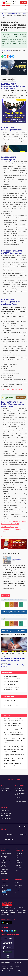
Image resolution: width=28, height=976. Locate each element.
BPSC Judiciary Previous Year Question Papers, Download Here (13, 750)
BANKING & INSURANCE (19, 854)
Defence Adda (23, 834)
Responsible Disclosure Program (10, 966)
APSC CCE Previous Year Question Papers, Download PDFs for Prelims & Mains (13, 734)
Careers (6, 891)
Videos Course (19, 887)
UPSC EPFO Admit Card (20, 794)
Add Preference (21, 397)
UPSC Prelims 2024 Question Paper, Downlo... (13, 653)
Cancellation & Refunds (8, 968)
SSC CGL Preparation (4, 866)
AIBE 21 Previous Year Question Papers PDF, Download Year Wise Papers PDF (14, 745)
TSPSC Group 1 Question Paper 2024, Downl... (13, 615)
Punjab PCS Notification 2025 (11, 687)
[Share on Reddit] (8, 56)
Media (3, 887)
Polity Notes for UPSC (9, 700)
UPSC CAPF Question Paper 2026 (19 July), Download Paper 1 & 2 (13, 728)
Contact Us (5, 885)
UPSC (17, 870)
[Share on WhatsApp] (2, 56)
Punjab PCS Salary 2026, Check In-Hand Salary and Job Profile (14, 759)
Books (16, 893)
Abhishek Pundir (6, 50)
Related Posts (5, 595)
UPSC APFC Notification (18, 798)
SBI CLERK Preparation (4, 857)
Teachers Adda (23, 826)
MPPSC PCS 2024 (6, 813)
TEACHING (19, 862)
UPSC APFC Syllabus (20, 801)
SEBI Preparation (5, 860)
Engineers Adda (9, 839)
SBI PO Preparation (6, 853)
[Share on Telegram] (5, 56)
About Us (4, 882)
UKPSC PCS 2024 (6, 818)
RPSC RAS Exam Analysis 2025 (12, 679)
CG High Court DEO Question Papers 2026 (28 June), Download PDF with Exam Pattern (14, 740)
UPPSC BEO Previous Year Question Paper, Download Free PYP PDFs (13, 724)
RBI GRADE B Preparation (4, 872)
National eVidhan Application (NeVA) (11, 389)
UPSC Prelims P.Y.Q (6, 790)
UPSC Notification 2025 (9, 684)
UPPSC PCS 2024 (6, 810)
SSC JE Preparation (6, 862)
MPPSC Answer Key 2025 (10, 676)
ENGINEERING (20, 868)
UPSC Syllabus (5, 788)
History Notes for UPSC (10, 703)
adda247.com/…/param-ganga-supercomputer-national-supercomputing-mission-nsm (12, 529)
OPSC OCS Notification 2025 (11, 689)
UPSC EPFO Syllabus (20, 790)
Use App (23, 2)
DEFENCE (18, 865)
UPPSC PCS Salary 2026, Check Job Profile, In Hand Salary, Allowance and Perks (13, 765)
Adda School (9, 834)
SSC (17, 857)
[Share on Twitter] (13, 56)
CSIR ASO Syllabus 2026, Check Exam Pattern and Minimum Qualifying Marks (13, 719)
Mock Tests (18, 882)
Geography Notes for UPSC (11, 705)
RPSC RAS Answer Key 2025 (11, 681)
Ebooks (17, 890)
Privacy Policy (17, 970)
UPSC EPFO (18, 788)
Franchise (4, 894)
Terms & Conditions (7, 970)
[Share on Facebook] (10, 56)
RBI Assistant (4, 869)
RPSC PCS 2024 (5, 815)
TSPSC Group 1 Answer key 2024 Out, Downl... (13, 634)
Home (3, 13)
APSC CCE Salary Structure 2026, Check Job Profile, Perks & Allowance (14, 755)
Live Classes (18, 885)
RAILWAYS (18, 860)
